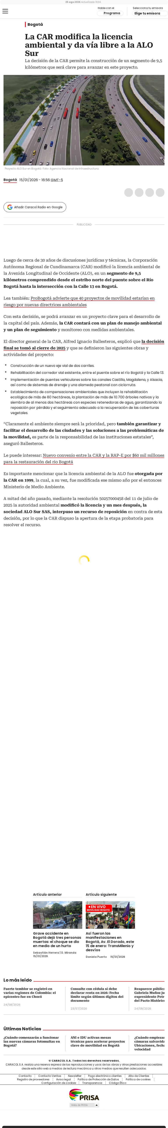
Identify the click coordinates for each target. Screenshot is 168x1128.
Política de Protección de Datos (98, 1079)
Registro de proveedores (33, 1079)
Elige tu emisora (147, 13)
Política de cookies (138, 1079)
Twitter (139, 192)
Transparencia (92, 1083)
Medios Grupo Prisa (84, 1105)
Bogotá (35, 24)
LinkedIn (149, 192)
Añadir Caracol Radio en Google (38, 207)
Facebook (128, 192)
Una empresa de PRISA (84, 1094)
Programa (112, 13)
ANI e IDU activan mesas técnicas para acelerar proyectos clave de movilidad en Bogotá (98, 1041)
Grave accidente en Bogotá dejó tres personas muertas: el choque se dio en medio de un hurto (57, 939)
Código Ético (117, 1083)
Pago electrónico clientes (105, 1076)
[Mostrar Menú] (5, 11)
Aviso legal (63, 1079)
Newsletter (74, 1076)
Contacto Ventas (49, 1076)
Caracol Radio (21, 11)
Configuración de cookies (58, 1083)
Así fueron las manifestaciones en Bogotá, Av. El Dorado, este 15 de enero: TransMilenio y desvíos (110, 942)
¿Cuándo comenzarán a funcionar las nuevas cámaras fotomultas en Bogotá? (32, 1041)
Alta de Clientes (138, 1076)
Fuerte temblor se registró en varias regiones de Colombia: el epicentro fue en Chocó (30, 992)
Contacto (25, 1076)
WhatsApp (160, 192)
